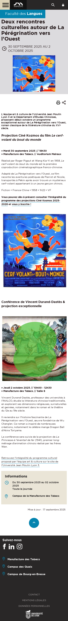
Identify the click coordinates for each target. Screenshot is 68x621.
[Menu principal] (5, 5)
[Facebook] (4, 547)
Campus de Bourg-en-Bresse (26, 574)
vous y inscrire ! (21, 204)
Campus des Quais (19, 566)
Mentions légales (34, 600)
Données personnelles (34, 606)
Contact (34, 594)
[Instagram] (19, 547)
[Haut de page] (34, 523)
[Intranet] (63, 5)
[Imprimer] (58, 103)
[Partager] (64, 103)
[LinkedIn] (11, 547)
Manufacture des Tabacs (23, 559)
